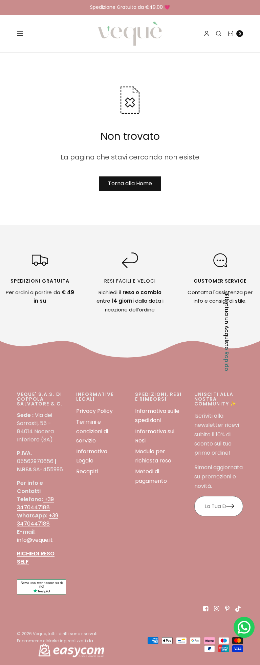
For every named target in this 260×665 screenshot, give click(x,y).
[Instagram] (217, 609)
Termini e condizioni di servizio (92, 431)
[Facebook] (206, 609)
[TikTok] (238, 609)
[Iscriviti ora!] (234, 506)
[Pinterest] (227, 609)
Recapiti (87, 471)
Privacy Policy (94, 411)
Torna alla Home (130, 183)
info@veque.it (35, 540)
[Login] (206, 33)
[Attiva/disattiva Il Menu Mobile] (24, 33)
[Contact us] (244, 627)
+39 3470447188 (35, 503)
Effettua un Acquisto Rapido (226, 332)
